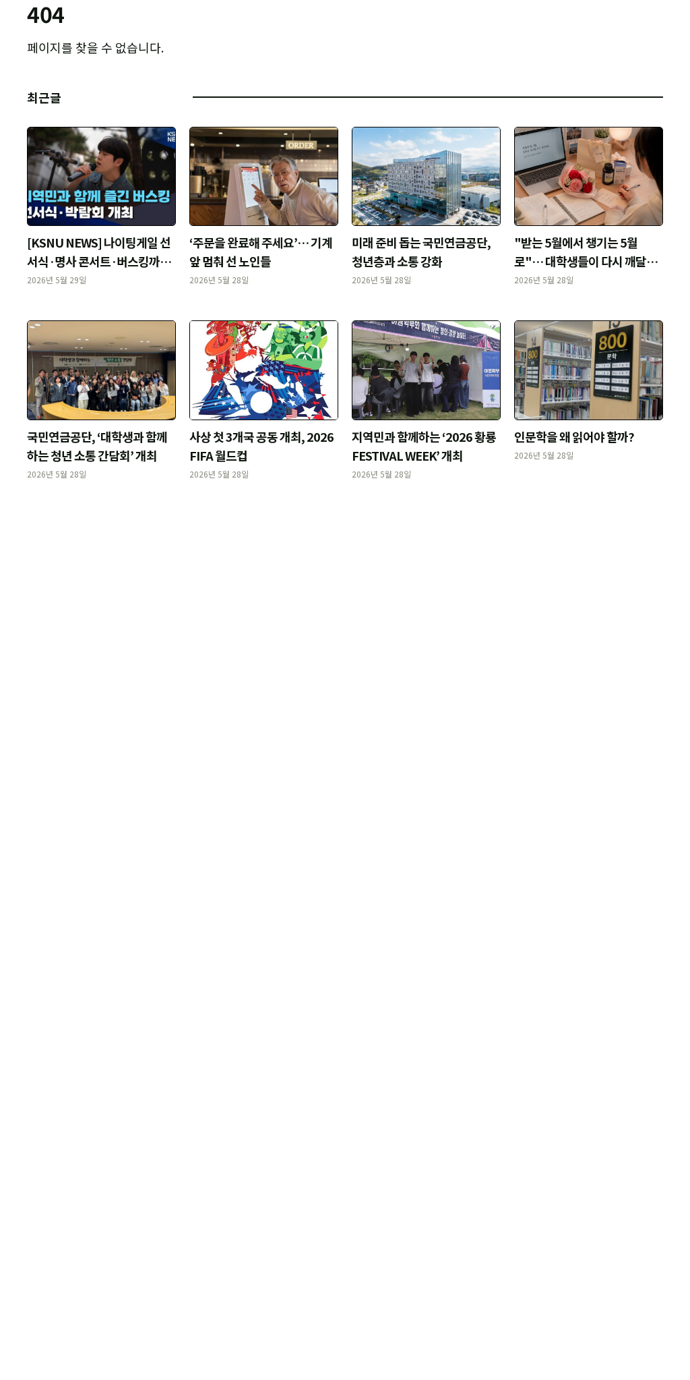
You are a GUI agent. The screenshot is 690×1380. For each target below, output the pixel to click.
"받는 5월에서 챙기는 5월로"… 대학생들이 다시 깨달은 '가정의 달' (585, 261)
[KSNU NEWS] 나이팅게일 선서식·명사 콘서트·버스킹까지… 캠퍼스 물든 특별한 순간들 (101, 261)
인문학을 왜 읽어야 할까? (574, 436)
